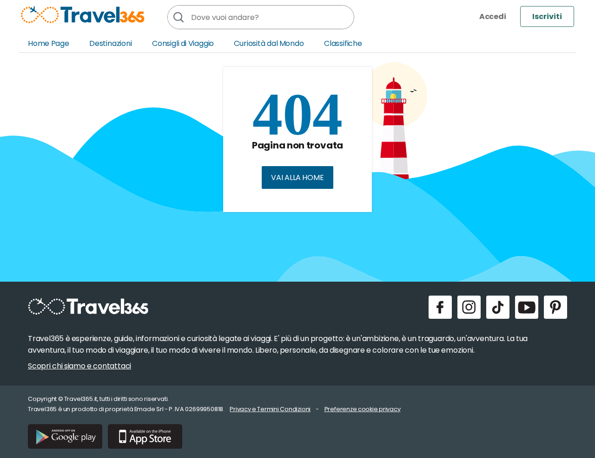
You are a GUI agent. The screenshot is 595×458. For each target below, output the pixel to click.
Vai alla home (297, 177)
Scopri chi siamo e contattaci (79, 366)
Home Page (48, 43)
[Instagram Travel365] (469, 307)
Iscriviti (547, 16)
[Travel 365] (83, 14)
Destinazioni (110, 43)
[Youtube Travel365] (526, 307)
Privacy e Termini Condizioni (270, 409)
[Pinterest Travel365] (555, 307)
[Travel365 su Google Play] (65, 436)
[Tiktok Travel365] (497, 307)
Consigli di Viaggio (183, 43)
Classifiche (343, 43)
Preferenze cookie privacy (362, 409)
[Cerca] (178, 17)
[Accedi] (492, 16)
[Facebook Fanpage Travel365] (440, 307)
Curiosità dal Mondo (269, 43)
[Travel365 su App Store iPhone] (145, 436)
